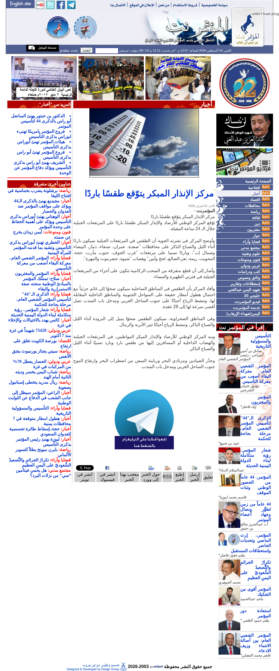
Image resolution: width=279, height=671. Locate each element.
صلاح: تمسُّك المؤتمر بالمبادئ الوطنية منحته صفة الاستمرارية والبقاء (46, 283)
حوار (256, 235)
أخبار (256, 193)
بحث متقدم (68, 50)
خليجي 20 (252, 295)
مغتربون (253, 229)
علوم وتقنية (251, 253)
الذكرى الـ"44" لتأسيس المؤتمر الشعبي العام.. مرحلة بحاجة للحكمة (255, 428)
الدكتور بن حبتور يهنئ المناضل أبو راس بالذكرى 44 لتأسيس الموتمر (41, 120)
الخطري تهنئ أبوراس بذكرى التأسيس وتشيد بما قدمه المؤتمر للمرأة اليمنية (40, 247)
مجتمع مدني (250, 247)
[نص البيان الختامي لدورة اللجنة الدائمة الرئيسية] (44, 77)
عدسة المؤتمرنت (246, 307)
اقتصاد (255, 199)
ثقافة (256, 217)
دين (257, 223)
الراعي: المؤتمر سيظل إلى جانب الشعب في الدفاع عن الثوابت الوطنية (39, 397)
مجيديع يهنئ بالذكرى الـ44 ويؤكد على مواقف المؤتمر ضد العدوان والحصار (42, 205)
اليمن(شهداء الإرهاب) (243, 313)
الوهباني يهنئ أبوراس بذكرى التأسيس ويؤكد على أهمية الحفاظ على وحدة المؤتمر (40, 221)
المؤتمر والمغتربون (32, 273)
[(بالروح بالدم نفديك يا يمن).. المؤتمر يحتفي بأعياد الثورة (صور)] (111, 77)
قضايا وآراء (251, 241)
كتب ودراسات (249, 271)
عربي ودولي (250, 265)
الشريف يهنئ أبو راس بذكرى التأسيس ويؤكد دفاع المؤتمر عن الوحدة (42, 167)
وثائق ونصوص (249, 277)
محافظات (252, 205)
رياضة (255, 211)
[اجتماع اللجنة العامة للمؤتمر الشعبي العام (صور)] (178, 77)
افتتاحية (254, 187)
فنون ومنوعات (249, 259)
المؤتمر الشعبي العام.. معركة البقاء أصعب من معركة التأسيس (40, 262)
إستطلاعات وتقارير (245, 283)
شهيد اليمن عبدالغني (244, 289)
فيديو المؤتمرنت (247, 301)
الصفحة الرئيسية (258, 181)
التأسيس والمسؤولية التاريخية (260, 340)
